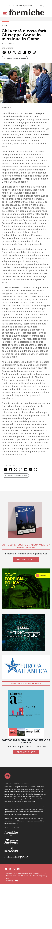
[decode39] (26, 849)
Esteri (4, 25)
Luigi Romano (9, 43)
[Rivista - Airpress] (26, 841)
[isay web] (16, 881)
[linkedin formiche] (18, 869)
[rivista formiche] (26, 714)
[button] (5, 13)
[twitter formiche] (10, 869)
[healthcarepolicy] (26, 856)
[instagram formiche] (14, 869)
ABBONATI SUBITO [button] (26, 559)
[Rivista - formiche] (26, 833)
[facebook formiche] (6, 869)
